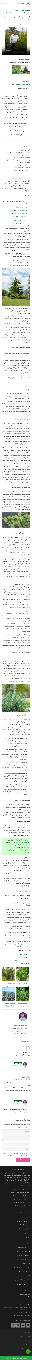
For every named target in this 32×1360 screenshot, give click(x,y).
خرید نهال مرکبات (24, 1192)
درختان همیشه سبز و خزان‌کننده (22, 1284)
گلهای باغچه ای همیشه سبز (23, 1255)
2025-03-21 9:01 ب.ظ (17, 1065)
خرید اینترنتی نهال (25, 1336)
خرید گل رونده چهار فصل (23, 1272)
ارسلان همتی (23, 1023)
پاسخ (29, 1058)
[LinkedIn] (28, 1325)
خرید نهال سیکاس (15, 1202)
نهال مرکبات (27, 1237)
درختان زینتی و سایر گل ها (23, 1229)
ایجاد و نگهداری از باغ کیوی (23, 1259)
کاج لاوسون (18, 845)
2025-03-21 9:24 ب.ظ (17, 1103)
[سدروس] (25, 69)
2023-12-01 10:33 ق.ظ (19, 1079)
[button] (5, 3)
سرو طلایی (7, 719)
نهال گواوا (21, 847)
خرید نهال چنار (15, 1195)
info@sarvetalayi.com (20, 1315)
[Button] (28, 1351)
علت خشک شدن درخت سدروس (17, 213)
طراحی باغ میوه (26, 1263)
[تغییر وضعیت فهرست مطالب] (28, 199)
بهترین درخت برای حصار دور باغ (22, 1267)
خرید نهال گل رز (26, 1206)
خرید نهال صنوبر (25, 1195)
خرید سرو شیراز (15, 652)
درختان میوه (23, 957)
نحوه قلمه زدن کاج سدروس (18, 217)
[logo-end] (23, 3)
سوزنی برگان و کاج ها (20, 961)
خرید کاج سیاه (16, 347)
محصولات (27, 1340)
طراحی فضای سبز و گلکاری (23, 1251)
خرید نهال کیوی (25, 1202)
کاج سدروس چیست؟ (20, 207)
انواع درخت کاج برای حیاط (24, 1276)
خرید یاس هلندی (14, 1192)
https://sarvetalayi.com (20, 1026)
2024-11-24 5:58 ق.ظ (20, 1049)
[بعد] (29, 69)
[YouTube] (23, 1325)
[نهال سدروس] (16, 69)
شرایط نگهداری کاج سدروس (18, 210)
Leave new (25, 1042)
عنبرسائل (14, 847)
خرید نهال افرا (14, 1199)
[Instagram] (18, 1325)
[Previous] (29, 66)
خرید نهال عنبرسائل (24, 1199)
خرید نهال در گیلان (23, 842)
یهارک (28, 1296)
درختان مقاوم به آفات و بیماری (22, 1280)
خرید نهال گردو (15, 1189)
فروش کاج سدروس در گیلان (18, 223)
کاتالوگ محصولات (25, 1349)
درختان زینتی (23, 954)
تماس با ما (22, 850)
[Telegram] (13, 1325)
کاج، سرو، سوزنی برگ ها (24, 1225)
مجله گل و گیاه (26, 1344)
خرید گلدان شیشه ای (24, 1294)
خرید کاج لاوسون (25, 1189)
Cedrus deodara (22, 681)
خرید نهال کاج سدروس (19, 220)
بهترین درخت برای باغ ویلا (23, 1247)
